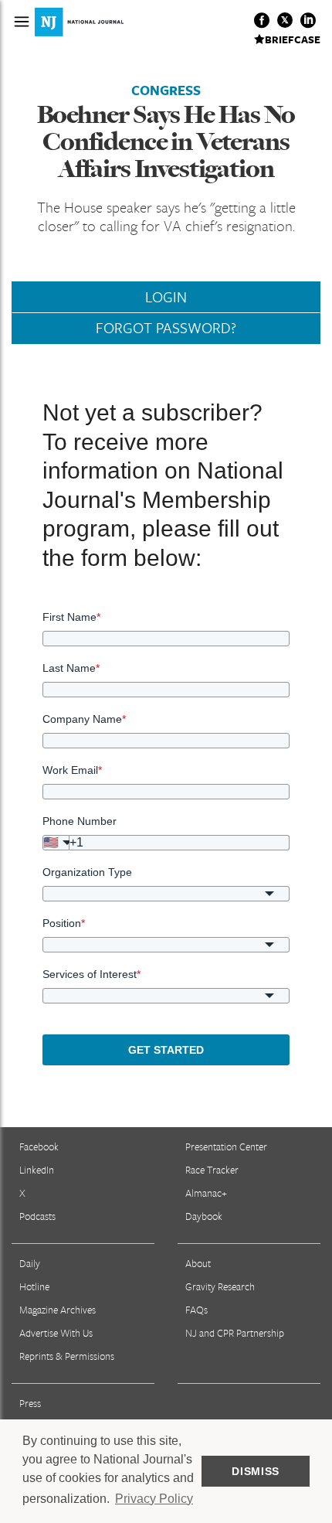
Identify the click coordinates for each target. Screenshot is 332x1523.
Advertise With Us (56, 1333)
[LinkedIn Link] (308, 20)
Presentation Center (226, 1146)
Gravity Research (220, 1286)
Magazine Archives (57, 1310)
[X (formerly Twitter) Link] (285, 20)
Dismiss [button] (255, 1471)
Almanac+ (206, 1193)
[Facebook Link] (261, 20)
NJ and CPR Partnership (234, 1333)
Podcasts (37, 1216)
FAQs (196, 1310)
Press (30, 1403)
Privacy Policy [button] (154, 1498)
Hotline (34, 1286)
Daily (29, 1263)
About (198, 1263)
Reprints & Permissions (66, 1356)
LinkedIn (36, 1170)
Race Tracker (212, 1170)
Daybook (203, 1216)
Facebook (39, 1146)
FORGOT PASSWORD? (166, 328)
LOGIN (166, 297)
